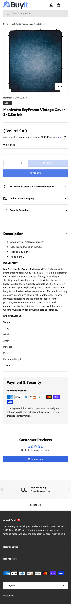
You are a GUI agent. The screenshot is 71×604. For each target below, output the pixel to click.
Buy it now (35, 173)
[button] (58, 5)
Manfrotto (7, 97)
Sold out (48, 163)
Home (5, 24)
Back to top (35, 504)
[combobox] (35, 13)
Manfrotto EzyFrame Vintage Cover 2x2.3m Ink (29, 24)
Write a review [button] (36, 459)
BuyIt (11, 595)
